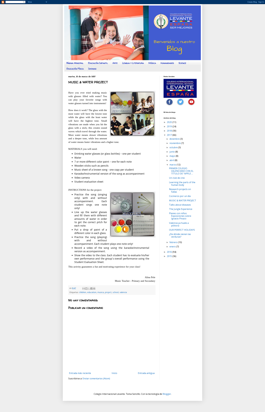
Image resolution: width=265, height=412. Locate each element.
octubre (173, 147)
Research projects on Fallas (180, 190)
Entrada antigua (146, 373)
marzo (173, 164)
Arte (115, 63)
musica (100, 292)
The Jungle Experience (180, 209)
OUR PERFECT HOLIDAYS (182, 229)
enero (172, 246)
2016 (169, 251)
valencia (123, 292)
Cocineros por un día (180, 196)
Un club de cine (177, 177)
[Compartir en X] (89, 288)
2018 (169, 130)
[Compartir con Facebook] (91, 288)
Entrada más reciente (80, 373)
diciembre (174, 138)
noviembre (175, 143)
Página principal (74, 63)
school (116, 292)
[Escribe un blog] (86, 288)
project (108, 292)
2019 (169, 126)
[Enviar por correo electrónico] (83, 288)
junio (172, 151)
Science (182, 63)
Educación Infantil (98, 63)
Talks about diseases (180, 204)
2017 (169, 135)
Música (152, 63)
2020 (169, 122)
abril (172, 160)
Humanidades (167, 63)
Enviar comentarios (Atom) (96, 378)
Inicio (114, 373)
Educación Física (75, 68)
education (91, 292)
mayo (172, 155)
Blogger (167, 393)
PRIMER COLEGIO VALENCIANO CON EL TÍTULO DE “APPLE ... (181, 171)
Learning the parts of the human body (182, 183)
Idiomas (92, 68)
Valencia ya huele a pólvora (179, 224)
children (82, 292)
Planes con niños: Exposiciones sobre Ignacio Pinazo (180, 216)
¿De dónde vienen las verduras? (180, 235)
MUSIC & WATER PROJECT (182, 200)
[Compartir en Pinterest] (94, 288)
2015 (169, 256)
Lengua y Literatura (133, 63)
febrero (173, 242)
